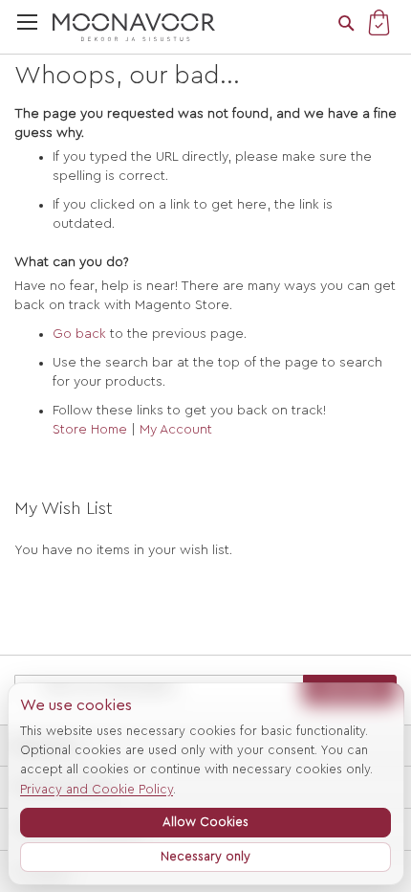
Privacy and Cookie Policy (96, 789)
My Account (176, 429)
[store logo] (134, 27)
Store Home (90, 429)
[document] (205, 783)
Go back (79, 334)
